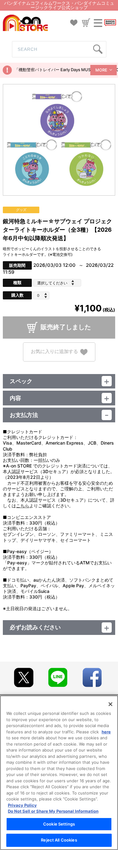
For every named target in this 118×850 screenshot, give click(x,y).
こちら (22, 505)
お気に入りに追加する (54, 351)
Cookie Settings (59, 823)
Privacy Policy (22, 805)
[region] (59, 772)
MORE (101, 69)
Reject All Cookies (59, 839)
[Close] (110, 704)
